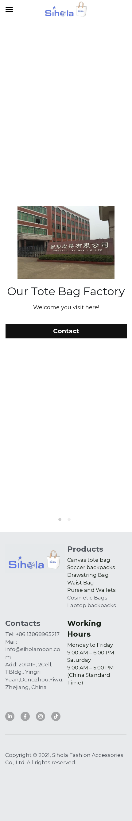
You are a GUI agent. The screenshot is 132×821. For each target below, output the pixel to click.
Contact (66, 464)
